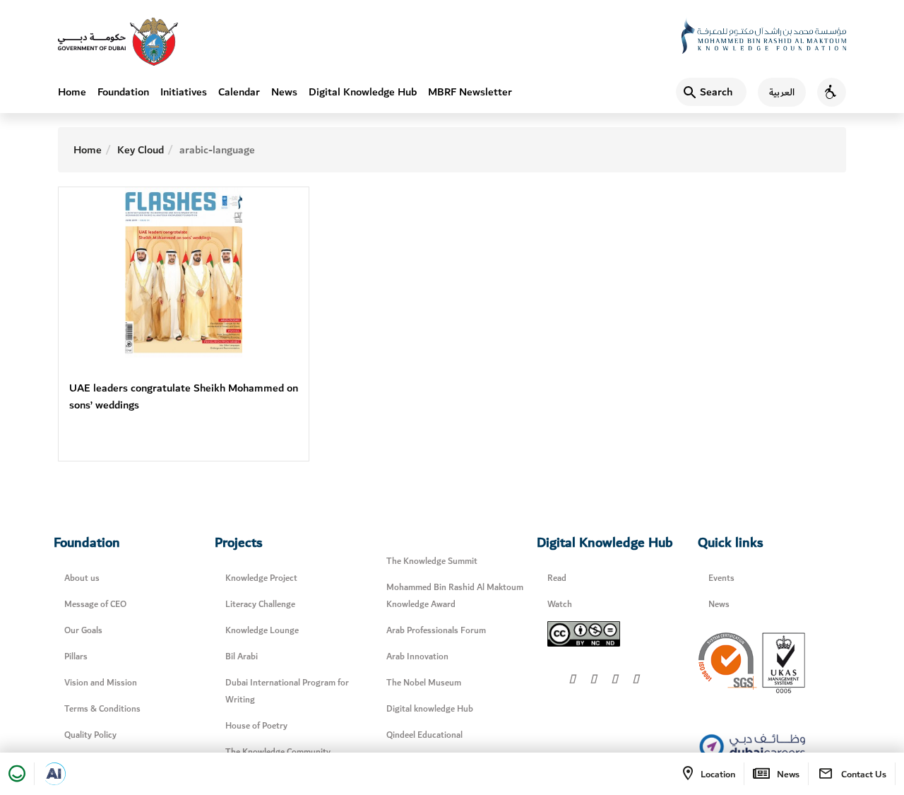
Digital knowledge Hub (429, 709)
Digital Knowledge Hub (363, 92)
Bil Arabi (241, 656)
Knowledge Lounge (262, 630)
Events (721, 578)
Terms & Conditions (102, 709)
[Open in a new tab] (54, 773)
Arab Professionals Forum (436, 630)
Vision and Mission (100, 683)
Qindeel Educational (424, 735)
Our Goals (83, 630)
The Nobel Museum (423, 683)
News (284, 92)
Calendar (239, 92)
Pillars (76, 656)
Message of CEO (95, 604)
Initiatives (183, 92)
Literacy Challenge (260, 604)
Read (556, 578)
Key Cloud (140, 150)
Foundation (123, 92)
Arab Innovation (417, 656)
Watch (559, 604)
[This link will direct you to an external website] (118, 41)
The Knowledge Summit (431, 561)
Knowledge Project (261, 578)
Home (72, 92)
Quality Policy (90, 735)
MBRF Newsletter (470, 92)
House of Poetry (256, 726)
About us (82, 578)
